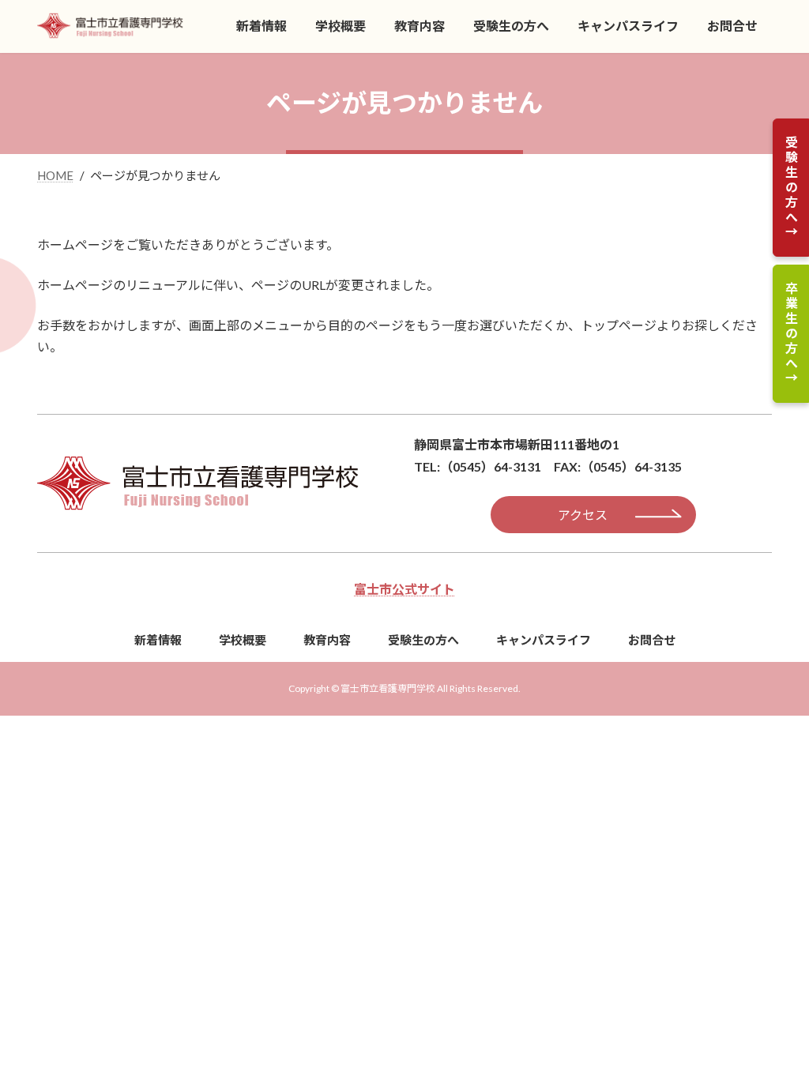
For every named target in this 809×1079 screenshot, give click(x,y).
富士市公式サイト (404, 588)
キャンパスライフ (543, 640)
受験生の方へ (423, 640)
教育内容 (327, 640)
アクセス (583, 514)
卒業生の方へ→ (791, 333)
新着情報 (158, 640)
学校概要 (242, 640)
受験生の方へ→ (791, 187)
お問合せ (651, 640)
